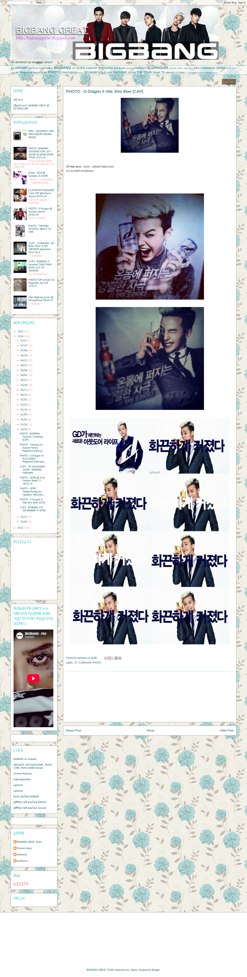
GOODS (172, 68)
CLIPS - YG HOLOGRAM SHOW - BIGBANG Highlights (32, 469)
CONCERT (91, 68)
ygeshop (18, 785)
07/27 (24, 340)
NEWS (43, 72)
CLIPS (80, 67)
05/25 (24, 380)
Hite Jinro (75, 166)
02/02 (24, 419)
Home (150, 730)
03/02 (24, 399)
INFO (196, 68)
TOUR (147, 72)
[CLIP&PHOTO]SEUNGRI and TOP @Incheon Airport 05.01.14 (41, 193)
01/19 (24, 429)
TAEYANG (120, 72)
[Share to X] (113, 658)
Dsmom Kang (24, 848)
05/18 (24, 385)
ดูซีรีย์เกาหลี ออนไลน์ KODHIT (30, 802)
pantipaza (22, 860)
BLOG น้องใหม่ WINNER (26, 796)
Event (122, 68)
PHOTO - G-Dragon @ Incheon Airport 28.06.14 (40, 211)
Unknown (22, 854)
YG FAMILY (180, 72)
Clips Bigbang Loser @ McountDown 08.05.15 (41, 298)
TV (163, 72)
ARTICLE (33, 68)
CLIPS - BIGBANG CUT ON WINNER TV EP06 (33, 509)
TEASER (131, 72)
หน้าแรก (18, 99)
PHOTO (54, 72)
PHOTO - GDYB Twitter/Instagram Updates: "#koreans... (32, 491)
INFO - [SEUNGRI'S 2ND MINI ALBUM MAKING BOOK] (41, 134)
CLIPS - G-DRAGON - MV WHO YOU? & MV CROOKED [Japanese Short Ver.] (41, 247)
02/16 (24, 409)
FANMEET (140, 68)
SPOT (109, 72)
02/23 (24, 404)
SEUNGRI (90, 72)
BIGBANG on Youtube (25, 759)
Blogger (155, 970)
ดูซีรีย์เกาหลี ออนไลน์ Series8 (30, 808)
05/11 (24, 389)
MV (17, 72)
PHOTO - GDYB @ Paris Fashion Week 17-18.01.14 (32, 480)
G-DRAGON (157, 68)
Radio (80, 73)
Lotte (13, 73)
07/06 (24, 350)
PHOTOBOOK (70, 72)
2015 (21, 331)
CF (74, 68)
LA (227, 68)
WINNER (170, 72)
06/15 (24, 365)
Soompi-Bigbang (23, 773)
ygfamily (18, 790)
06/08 (24, 370)
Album (49, 68)
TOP (140, 72)
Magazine (26, 72)
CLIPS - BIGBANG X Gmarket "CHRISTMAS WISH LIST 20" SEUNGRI (40, 266)
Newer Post (73, 730)
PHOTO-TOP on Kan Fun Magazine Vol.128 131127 (41, 283)
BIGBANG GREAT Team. (29, 841)
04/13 (24, 394)
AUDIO (42, 68)
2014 (21, 336)
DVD (116, 68)
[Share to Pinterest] (120, 658)
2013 (21, 527)
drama (209, 72)
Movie (36, 72)
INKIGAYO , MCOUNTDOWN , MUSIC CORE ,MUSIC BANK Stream (33, 766)
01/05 (24, 521)
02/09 (24, 414)
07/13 (24, 345)
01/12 (24, 516)
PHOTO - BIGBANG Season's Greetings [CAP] (31, 436)
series (215, 73)
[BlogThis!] (109, 658)
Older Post (226, 730)
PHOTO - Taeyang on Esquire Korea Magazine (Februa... (32, 447)
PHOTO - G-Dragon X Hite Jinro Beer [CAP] (32, 501)
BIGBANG (62, 68)
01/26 (24, 424)
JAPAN (220, 67)
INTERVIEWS (207, 68)
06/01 (24, 375)
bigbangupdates (22, 779)
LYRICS (233, 68)
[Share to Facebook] (116, 658)
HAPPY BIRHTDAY (185, 68)
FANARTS (130, 68)
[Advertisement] (150, 696)
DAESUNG (105, 67)
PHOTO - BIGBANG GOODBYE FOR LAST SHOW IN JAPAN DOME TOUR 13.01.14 (41, 153)
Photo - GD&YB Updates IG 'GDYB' (38, 174)
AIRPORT (21, 67)
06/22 (24, 360)
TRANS (156, 72)
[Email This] (106, 658)
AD (12, 68)
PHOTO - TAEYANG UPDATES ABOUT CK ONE (40, 229)
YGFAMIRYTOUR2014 (196, 73)
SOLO (102, 72)
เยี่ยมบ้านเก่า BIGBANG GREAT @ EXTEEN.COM (31, 107)
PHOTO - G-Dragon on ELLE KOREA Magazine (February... (33, 458)
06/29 (24, 355)
